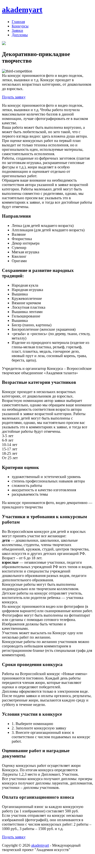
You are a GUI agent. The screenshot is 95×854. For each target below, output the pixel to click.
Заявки (17, 30)
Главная (18, 22)
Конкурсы (20, 26)
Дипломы (20, 35)
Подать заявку (14, 97)
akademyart (22, 9)
